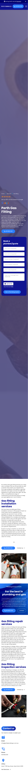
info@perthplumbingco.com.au (9, 743)
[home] (6, 6)
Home (2, 193)
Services (9, 193)
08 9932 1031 (4, 754)
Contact (21, 610)
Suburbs (19, 1)
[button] (25, 6)
